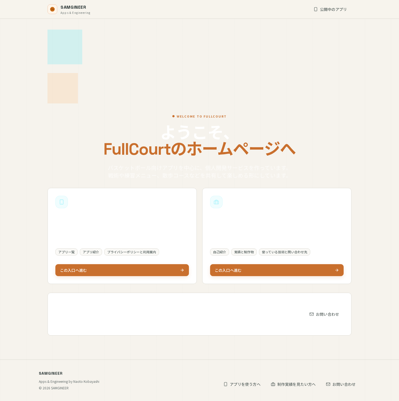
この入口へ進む (73, 270)
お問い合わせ (327, 314)
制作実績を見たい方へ (296, 384)
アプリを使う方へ (245, 384)
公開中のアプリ (333, 9)
